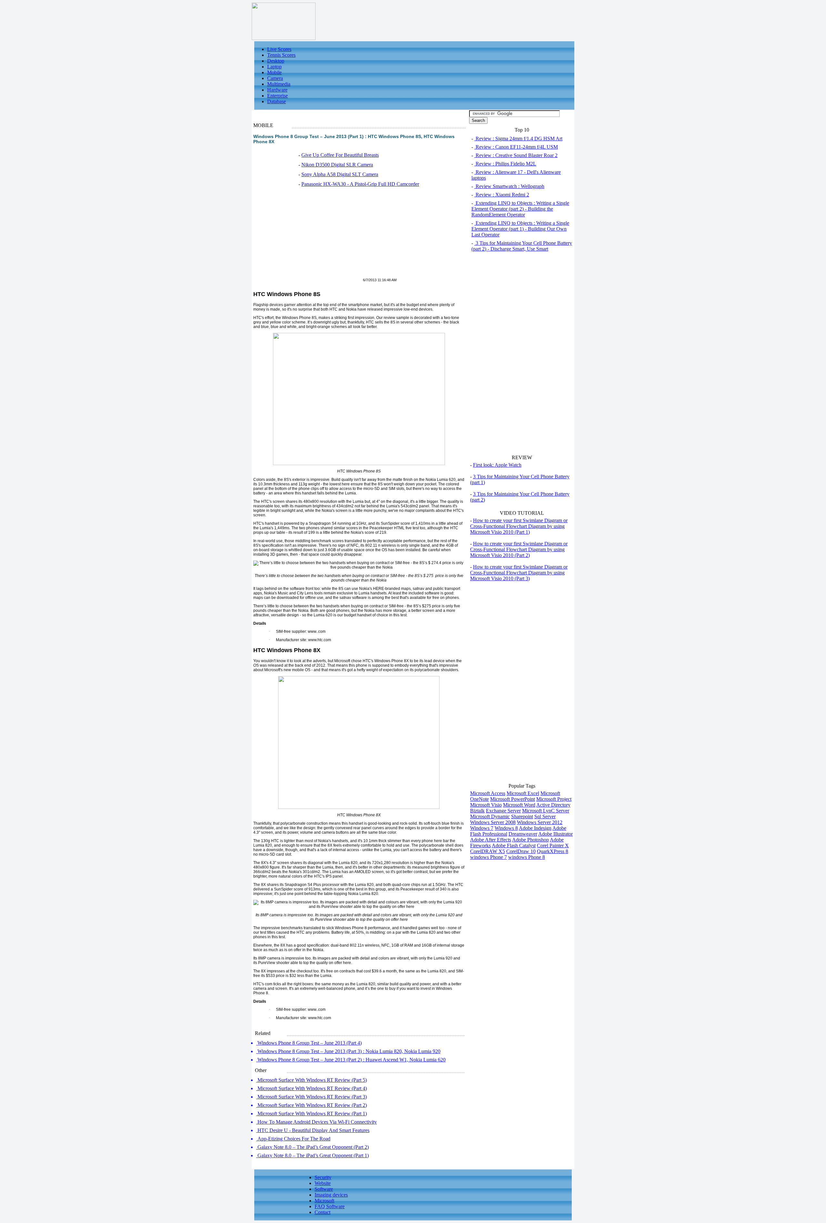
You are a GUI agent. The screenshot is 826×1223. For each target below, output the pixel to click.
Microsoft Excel (523, 793)
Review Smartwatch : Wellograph (509, 186)
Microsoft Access (487, 793)
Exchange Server (503, 810)
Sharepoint (522, 816)
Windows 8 (506, 828)
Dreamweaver (523, 834)
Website (323, 1183)
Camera (275, 78)
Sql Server (545, 816)
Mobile (274, 72)
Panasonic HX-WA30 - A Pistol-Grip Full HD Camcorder (360, 184)
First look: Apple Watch (497, 465)
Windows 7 (481, 828)
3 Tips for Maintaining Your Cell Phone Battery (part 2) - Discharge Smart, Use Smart (521, 246)
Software (324, 1189)
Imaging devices (331, 1195)
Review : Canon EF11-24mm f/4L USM (516, 147)
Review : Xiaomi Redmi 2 (501, 194)
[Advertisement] (307, 236)
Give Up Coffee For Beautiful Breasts (340, 155)
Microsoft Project (553, 799)
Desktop (275, 61)
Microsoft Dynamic (490, 816)
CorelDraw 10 (521, 851)
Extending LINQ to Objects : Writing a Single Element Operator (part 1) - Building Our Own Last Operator (520, 228)
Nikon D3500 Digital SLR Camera (337, 164)
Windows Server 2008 (493, 822)
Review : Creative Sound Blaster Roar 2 (516, 155)
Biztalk (477, 810)
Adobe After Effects (490, 839)
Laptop (274, 66)
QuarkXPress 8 (552, 851)
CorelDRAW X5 (487, 851)
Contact (322, 1212)
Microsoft (324, 1200)
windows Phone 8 (526, 857)
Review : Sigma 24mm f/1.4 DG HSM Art (518, 138)
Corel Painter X (553, 845)
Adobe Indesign (535, 828)
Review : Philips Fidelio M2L (505, 163)
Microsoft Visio (486, 805)
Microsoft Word (519, 805)
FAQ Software (330, 1206)
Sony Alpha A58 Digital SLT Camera (339, 174)
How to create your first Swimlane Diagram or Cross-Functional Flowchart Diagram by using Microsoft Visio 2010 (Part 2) (519, 549)
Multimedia (278, 84)
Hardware (277, 90)
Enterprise (277, 95)
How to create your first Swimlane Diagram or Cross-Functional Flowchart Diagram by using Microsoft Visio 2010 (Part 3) (519, 572)
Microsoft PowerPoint (512, 799)
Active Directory (553, 805)
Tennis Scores (281, 55)
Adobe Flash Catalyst (514, 845)
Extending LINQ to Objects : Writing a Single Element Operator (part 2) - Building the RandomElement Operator (520, 208)
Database (276, 101)
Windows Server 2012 (539, 822)
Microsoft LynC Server (545, 810)
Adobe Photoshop (530, 839)
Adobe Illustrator (555, 834)
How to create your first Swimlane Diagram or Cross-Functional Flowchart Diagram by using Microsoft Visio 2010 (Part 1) (519, 526)
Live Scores (279, 49)
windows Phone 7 (488, 857)
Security (323, 1177)
